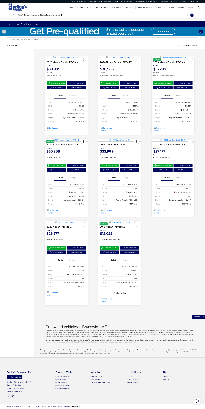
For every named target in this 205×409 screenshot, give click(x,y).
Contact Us (16, 377)
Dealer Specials (61, 382)
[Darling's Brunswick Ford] (25, 7)
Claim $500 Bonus (76, 87)
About (166, 372)
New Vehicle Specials (63, 385)
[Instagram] (13, 396)
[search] (199, 7)
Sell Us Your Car (132, 376)
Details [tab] (60, 95)
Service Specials (133, 382)
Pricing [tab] (72, 95)
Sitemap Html (52, 406)
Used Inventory (96, 379)
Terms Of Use (36, 406)
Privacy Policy (27, 406)
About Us (166, 379)
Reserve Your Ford (62, 379)
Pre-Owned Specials (62, 389)
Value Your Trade (78, 83)
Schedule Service (133, 379)
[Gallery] (102, 31)
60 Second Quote (58, 87)
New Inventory (96, 376)
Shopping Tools (63, 372)
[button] (83, 59)
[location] (136, 1)
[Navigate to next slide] (203, 31)
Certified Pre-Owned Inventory (102, 382)
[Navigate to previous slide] (1, 31)
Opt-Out (68, 406)
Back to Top (199, 317)
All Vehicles (97, 372)
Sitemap (44, 406)
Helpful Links (134, 372)
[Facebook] (9, 396)
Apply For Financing (62, 376)
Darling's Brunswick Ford (14, 406)
